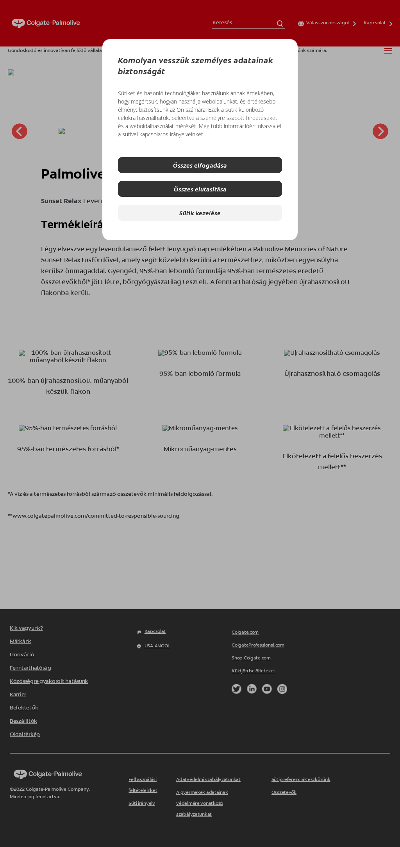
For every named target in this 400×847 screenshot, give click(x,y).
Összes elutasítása (200, 189)
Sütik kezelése (200, 213)
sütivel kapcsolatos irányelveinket (162, 134)
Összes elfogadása (200, 165)
